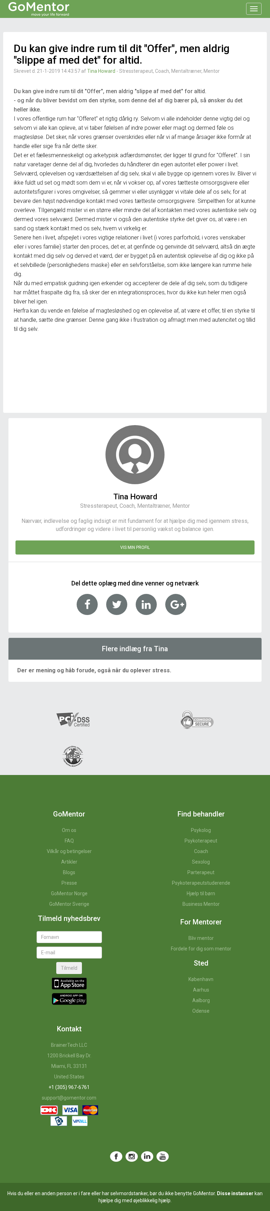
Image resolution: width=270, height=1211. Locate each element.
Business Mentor (201, 904)
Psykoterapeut (201, 841)
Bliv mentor (201, 938)
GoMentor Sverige (69, 904)
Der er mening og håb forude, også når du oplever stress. (94, 670)
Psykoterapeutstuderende (201, 883)
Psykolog (201, 830)
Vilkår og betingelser (69, 851)
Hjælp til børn (201, 893)
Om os (69, 830)
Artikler (69, 862)
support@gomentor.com (69, 1098)
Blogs (69, 872)
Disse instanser (235, 1193)
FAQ (69, 841)
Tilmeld (69, 968)
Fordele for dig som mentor (201, 949)
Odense (201, 1011)
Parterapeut (200, 872)
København (200, 979)
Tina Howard (101, 71)
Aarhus (201, 990)
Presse (69, 883)
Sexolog (201, 862)
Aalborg (201, 1000)
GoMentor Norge (69, 893)
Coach (201, 851)
